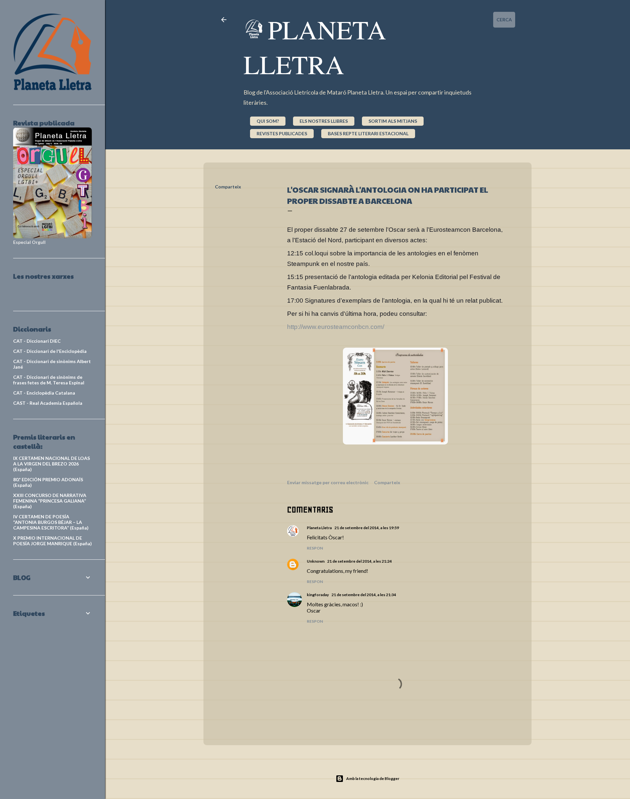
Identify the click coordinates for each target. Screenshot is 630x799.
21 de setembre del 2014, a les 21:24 (359, 561)
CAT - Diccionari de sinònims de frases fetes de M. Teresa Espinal (48, 379)
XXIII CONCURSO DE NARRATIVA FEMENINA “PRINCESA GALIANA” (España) (49, 500)
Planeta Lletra (314, 46)
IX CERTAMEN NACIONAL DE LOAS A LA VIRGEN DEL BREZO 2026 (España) (51, 463)
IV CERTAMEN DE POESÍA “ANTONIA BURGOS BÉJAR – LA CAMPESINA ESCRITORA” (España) (51, 522)
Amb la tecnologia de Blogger (372, 778)
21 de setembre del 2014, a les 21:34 (363, 594)
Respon (315, 548)
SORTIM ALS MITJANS (392, 121)
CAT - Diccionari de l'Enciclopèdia (50, 351)
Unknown (316, 561)
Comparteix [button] (228, 186)
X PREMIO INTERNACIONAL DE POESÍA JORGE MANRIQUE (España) (52, 540)
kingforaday (318, 594)
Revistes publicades (282, 133)
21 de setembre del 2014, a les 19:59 (366, 527)
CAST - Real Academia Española (47, 403)
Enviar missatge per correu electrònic (327, 482)
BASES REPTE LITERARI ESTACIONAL (368, 133)
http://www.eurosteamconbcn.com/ (335, 326)
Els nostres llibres (324, 121)
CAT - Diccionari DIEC (37, 341)
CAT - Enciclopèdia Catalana (44, 393)
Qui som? (268, 121)
